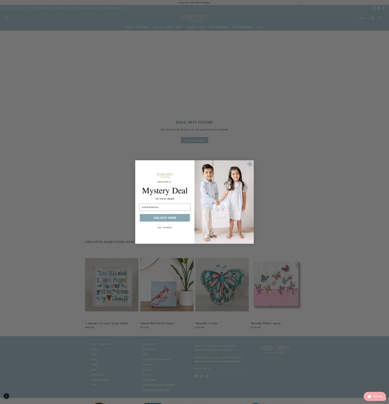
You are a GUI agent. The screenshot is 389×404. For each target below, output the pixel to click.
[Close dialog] (250, 164)
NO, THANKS (165, 228)
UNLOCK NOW (165, 217)
